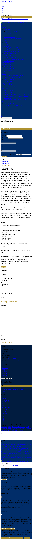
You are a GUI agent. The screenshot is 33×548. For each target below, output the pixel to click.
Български (4, 450)
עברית (19, 452)
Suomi (16, 446)
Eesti (8, 446)
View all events (5, 391)
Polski (10, 456)
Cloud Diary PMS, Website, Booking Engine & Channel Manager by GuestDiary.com (15, 428)
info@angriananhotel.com (9, 302)
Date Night (7, 98)
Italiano (4, 375)
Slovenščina (20, 458)
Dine (4, 74)
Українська (19, 454)
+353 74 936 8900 (6, 2)
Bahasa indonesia (12, 452)
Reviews (6, 40)
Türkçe (10, 454)
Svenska (3, 458)
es (3, 8)
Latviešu (3, 448)
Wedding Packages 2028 (11, 52)
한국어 (30, 454)
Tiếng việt (15, 456)
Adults (3, 139)
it (2, 12)
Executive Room (9, 68)
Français (5, 373)
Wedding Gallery (9, 57)
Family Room (8, 70)
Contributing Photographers (15, 59)
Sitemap (28, 429)
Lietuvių (26, 446)
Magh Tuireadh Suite (11, 87)
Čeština (17, 450)
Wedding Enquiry (9, 61)
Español (4, 372)
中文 (2, 459)
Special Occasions (9, 79)
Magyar (24, 450)
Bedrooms (5, 65)
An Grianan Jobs (9, 103)
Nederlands (4, 454)
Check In (3, 136)
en (3, 7)
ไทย (14, 454)
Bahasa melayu (20, 448)
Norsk (29, 452)
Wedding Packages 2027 (11, 50)
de (3, 5)
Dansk (29, 444)
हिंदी (21, 450)
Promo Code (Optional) (8, 154)
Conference (6, 83)
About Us (7, 29)
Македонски (10, 448)
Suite (5, 72)
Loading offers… (9, 92)
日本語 (26, 454)
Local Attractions (9, 37)
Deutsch (5, 368)
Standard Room (9, 66)
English (4, 370)
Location (7, 35)
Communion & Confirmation (13, 77)
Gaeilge (21, 446)
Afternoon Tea (8, 81)
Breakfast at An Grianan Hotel (13, 76)
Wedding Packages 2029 (11, 53)
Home (4, 28)
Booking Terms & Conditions (13, 105)
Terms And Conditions (17, 430)
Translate (15, 465)
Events (6, 42)
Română (26, 456)
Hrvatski (3, 452)
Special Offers (6, 90)
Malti (26, 448)
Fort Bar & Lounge (8, 63)
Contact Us (6, 102)
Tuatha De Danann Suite (12, 85)
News (6, 44)
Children (3, 147)
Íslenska (24, 452)
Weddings (5, 46)
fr (2, 10)
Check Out (4, 137)
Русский (21, 456)
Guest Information (12, 31)
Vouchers (5, 89)
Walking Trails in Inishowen (13, 39)
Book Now (3, 267)
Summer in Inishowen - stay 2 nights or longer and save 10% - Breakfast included (17, 95)
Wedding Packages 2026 (11, 48)
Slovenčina (27, 458)
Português (4, 456)
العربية (12, 446)
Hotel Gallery (8, 33)
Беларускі (11, 450)
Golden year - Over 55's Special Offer (15, 100)
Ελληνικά (4, 446)
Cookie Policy (5, 430)
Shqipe (13, 458)
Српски (8, 458)
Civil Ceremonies (9, 55)
